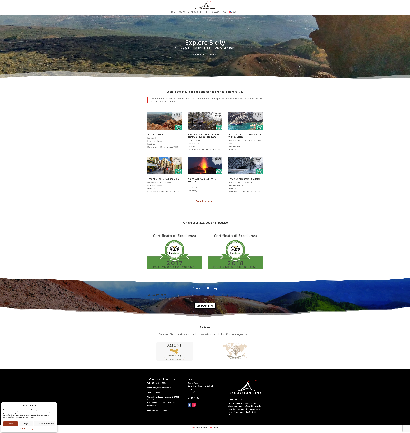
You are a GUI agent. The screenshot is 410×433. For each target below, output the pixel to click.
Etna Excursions (194, 12)
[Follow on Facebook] (189, 405)
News (223, 12)
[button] (54, 405)
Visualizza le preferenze (44, 424)
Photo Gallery (212, 12)
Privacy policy (33, 429)
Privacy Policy (193, 392)
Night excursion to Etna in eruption (202, 180)
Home (173, 12)
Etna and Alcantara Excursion (244, 178)
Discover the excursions (204, 54)
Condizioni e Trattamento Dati (200, 386)
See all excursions (205, 201)
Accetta (10, 424)
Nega (26, 424)
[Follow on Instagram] (194, 405)
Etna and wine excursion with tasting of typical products (204, 135)
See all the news (205, 306)
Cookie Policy (24, 429)
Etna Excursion (155, 134)
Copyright (192, 389)
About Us (181, 12)
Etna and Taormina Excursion (163, 178)
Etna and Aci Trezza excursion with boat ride (244, 135)
